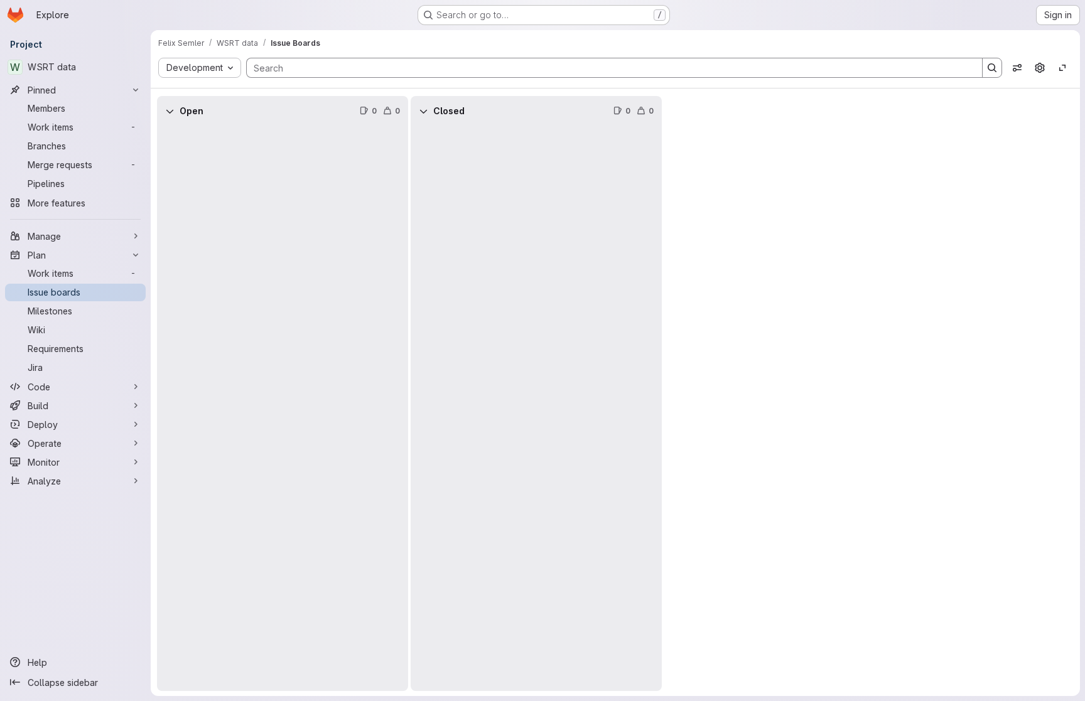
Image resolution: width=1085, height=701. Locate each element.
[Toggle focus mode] (1062, 68)
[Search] (992, 68)
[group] (282, 408)
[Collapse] (169, 111)
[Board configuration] (1040, 68)
